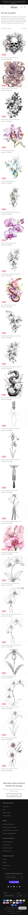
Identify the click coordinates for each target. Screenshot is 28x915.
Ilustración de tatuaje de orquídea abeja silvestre (10, 459)
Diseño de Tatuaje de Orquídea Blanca (8, 181)
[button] (2, 7)
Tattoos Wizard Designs (13, 907)
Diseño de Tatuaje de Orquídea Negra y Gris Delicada (11, 335)
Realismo (5, 862)
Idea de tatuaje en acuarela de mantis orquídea (10, 552)
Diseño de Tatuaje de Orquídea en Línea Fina (9, 768)
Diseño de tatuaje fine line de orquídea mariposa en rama (11, 614)
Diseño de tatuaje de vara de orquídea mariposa (10, 706)
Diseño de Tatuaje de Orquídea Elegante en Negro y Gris (11, 366)
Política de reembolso (11, 909)
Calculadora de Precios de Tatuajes (10, 830)
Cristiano (5, 859)
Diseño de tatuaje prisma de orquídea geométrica (10, 119)
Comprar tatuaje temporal (8, 824)
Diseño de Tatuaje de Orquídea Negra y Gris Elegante (11, 274)
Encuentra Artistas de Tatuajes (9, 827)
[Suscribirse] (21, 877)
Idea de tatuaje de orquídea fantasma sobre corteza (10, 428)
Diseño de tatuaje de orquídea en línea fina (9, 737)
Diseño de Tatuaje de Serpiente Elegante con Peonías (11, 397)
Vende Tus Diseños (7, 815)
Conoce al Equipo (6, 812)
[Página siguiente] (17, 776)
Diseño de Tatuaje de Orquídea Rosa (7, 150)
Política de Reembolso (8, 841)
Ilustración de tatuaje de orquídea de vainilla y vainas (11, 521)
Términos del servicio (11, 911)
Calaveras (5, 868)
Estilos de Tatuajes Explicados (9, 833)
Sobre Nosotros (6, 806)
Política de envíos (6, 844)
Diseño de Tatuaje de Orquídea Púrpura (8, 243)
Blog (4, 809)
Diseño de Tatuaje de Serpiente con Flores (9, 304)
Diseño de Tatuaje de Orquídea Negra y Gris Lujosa (10, 212)
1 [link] (10, 776)
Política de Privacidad (7, 848)
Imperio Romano (6, 865)
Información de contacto (14, 913)
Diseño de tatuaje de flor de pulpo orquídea (9, 88)
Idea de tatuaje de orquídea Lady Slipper (8, 675)
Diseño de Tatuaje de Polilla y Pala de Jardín (9, 490)
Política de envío (19, 911)
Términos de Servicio (7, 851)
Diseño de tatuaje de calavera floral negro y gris (10, 57)
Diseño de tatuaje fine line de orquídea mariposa (10, 583)
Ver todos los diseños (14, 795)
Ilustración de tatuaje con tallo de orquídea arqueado (11, 645)
